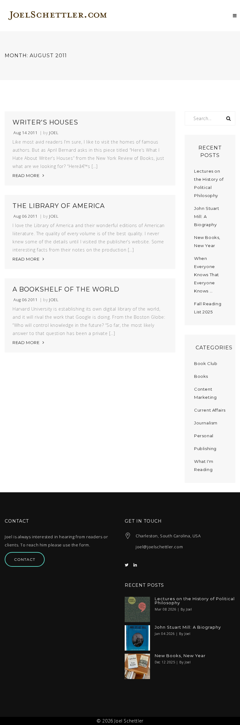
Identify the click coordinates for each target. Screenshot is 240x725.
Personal (203, 435)
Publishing (205, 448)
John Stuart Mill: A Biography (188, 627)
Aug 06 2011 (25, 216)
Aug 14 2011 (25, 133)
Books (201, 376)
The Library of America (58, 206)
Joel (53, 133)
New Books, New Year (180, 656)
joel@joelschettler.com (159, 547)
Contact (24, 559)
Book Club (205, 363)
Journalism (206, 422)
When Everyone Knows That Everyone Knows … (206, 274)
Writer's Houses (45, 122)
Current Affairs (210, 410)
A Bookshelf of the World (65, 289)
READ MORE (25, 175)
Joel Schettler (128, 721)
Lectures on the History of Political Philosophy (195, 601)
